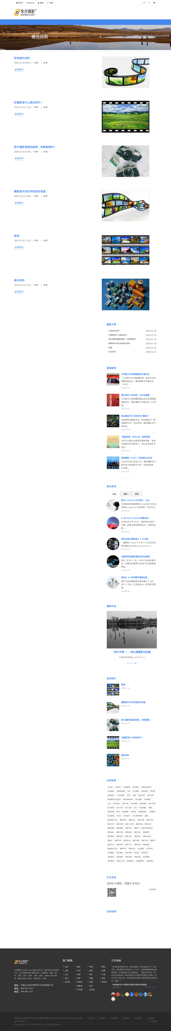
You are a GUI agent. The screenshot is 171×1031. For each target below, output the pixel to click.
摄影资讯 (123, 848)
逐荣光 (104, 982)
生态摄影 (140, 848)
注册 (51, 3)
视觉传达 (149, 848)
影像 (91, 982)
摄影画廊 (120, 828)
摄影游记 (137, 844)
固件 (128, 795)
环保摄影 (147, 799)
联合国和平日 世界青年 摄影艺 (134, 416)
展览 (103, 978)
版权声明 (126, 1018)
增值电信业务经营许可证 (24, 1018)
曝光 (118, 811)
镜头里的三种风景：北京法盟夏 (135, 395)
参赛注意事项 (146, 787)
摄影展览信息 (113, 848)
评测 (78, 970)
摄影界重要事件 (147, 828)
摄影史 (110, 840)
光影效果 (150, 795)
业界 (66, 966)
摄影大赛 (140, 820)
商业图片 (127, 816)
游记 (91, 985)
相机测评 (144, 852)
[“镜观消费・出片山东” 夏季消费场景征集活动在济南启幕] (127, 994)
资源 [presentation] (136, 494)
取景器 (133, 811)
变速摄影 (127, 787)
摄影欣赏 (120, 844)
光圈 (134, 795)
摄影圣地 (137, 836)
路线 (91, 970)
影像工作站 (121, 861)
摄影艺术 (128, 844)
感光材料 (153, 37)
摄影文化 (111, 844)
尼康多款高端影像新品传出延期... (136, 557)
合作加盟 (150, 1018)
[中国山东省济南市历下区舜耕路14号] (144, 3)
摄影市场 (118, 840)
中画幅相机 (140, 861)
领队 (91, 974)
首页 (127, 37)
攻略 (91, 978)
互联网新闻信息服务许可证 (45, 1018)
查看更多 (19, 69)
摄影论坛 (137, 832)
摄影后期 (111, 828)
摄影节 (136, 828)
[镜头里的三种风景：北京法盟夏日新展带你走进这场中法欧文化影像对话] (118, 994)
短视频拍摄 (121, 791)
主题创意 (149, 861)
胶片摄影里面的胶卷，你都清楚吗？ (35, 147)
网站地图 (114, 1018)
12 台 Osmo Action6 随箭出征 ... (136, 518)
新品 (78, 966)
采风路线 (136, 787)
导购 (78, 974)
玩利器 (79, 989)
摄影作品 (132, 848)
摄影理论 (111, 832)
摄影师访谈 (147, 836)
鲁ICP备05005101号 (64, 1018)
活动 (66, 970)
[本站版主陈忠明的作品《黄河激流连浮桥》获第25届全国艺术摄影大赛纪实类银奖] (113, 999)
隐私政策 (138, 1018)
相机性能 (128, 857)
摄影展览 (146, 844)
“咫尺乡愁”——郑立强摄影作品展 (132, 652)
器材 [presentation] (125, 494)
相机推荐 (120, 857)
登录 (41, 3)
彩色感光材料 (22, 58)
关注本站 (152, 889)
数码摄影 (120, 852)
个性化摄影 (121, 795)
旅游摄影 (143, 807)
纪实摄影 (134, 803)
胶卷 (16, 235)
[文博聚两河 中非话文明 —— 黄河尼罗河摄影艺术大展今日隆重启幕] (132, 994)
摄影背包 (123, 820)
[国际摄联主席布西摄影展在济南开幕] (150, 994)
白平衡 (110, 787)
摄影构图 (139, 824)
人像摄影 (152, 811)
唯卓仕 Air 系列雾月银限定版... (135, 577)
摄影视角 (127, 840)
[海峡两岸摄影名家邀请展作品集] (146, 994)
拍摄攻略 (111, 811)
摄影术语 (144, 840)
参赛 (103, 970)
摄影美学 (146, 832)
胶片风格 (152, 803)
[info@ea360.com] (154, 3)
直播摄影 (130, 861)
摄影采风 (132, 820)
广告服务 (153, 1021)
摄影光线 (148, 824)
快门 (135, 807)
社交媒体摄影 (137, 816)
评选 (103, 974)
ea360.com (40, 1024)
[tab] (114, 493)
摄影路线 (128, 832)
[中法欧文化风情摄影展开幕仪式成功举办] (113, 994)
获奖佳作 (116, 803)
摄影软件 (120, 836)
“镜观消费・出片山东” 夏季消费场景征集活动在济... (133, 984)
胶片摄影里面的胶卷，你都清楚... (136, 720)
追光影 (92, 989)
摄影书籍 (136, 840)
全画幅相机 (142, 811)
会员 (109, 803)
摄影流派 (120, 832)
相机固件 (111, 857)
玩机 (78, 978)
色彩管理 (111, 816)
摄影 (146, 816)
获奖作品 (125, 803)
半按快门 (118, 787)
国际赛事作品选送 (114, 799)
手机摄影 (111, 852)
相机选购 (137, 857)
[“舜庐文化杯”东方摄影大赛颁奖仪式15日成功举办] (136, 994)
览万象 (67, 982)
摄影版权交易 (113, 820)
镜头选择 (128, 807)
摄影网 (152, 840)
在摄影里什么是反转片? (28, 102)
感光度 (152, 791)
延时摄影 (111, 861)
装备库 (79, 985)
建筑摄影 (143, 803)
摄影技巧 (128, 828)
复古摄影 (144, 791)
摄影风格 (120, 824)
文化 (66, 974)
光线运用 (141, 795)
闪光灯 (119, 816)
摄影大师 (111, 824)
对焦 (128, 791)
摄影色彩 (128, 836)
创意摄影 (111, 791)
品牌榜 (79, 982)
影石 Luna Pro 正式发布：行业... (136, 500)
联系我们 (103, 1018)
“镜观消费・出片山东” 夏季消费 (135, 437)
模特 (150, 807)
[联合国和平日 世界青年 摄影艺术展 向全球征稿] (122, 994)
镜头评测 (120, 807)
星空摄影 (146, 857)
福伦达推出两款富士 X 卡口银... (135, 539)
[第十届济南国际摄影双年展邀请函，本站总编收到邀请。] (141, 994)
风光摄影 (136, 791)
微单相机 (128, 852)
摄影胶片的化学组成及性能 (30, 191)
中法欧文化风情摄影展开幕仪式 (135, 374)
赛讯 (103, 966)
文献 (134, 37)
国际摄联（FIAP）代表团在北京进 (136, 458)
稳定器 (136, 852)
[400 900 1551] (149, 3)
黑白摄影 (138, 799)
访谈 (66, 978)
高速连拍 (111, 795)
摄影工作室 (129, 824)
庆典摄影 (125, 811)
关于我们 (91, 1018)
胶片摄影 (143, 37)
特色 (91, 966)
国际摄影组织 (128, 799)
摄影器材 (111, 836)
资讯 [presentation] (114, 494)
